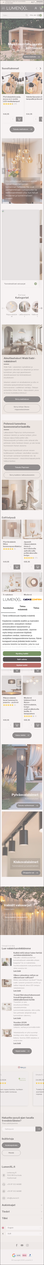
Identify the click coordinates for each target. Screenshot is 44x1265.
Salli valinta (22, 659)
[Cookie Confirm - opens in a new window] (32, 599)
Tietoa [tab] (36, 608)
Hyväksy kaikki (22, 654)
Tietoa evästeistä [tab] (22, 607)
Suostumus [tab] (8, 608)
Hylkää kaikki (22, 665)
